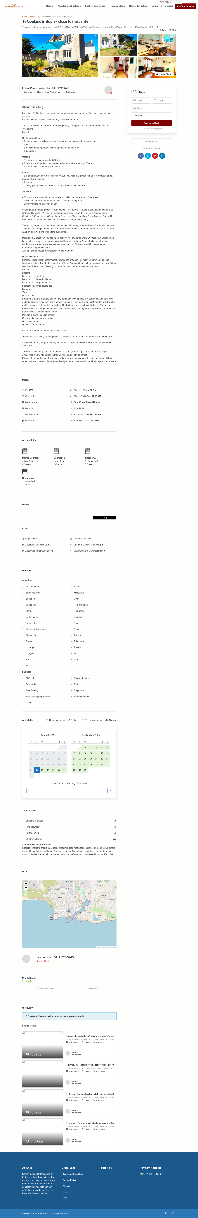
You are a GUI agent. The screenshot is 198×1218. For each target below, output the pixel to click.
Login (155, 6)
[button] (69, 911)
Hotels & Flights (138, 6)
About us (67, 1186)
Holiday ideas (117, 6)
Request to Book (151, 123)
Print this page (153, 148)
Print (173, 30)
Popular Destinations (69, 6)
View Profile (92, 988)
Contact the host (45, 988)
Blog (65, 1198)
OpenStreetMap (106, 947)
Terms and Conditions (73, 1174)
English (167, 2)
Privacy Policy (69, 1180)
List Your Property (185, 6)
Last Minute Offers (95, 6)
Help (65, 1192)
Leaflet (99, 947)
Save (164, 30)
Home (49, 6)
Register (168, 6)
